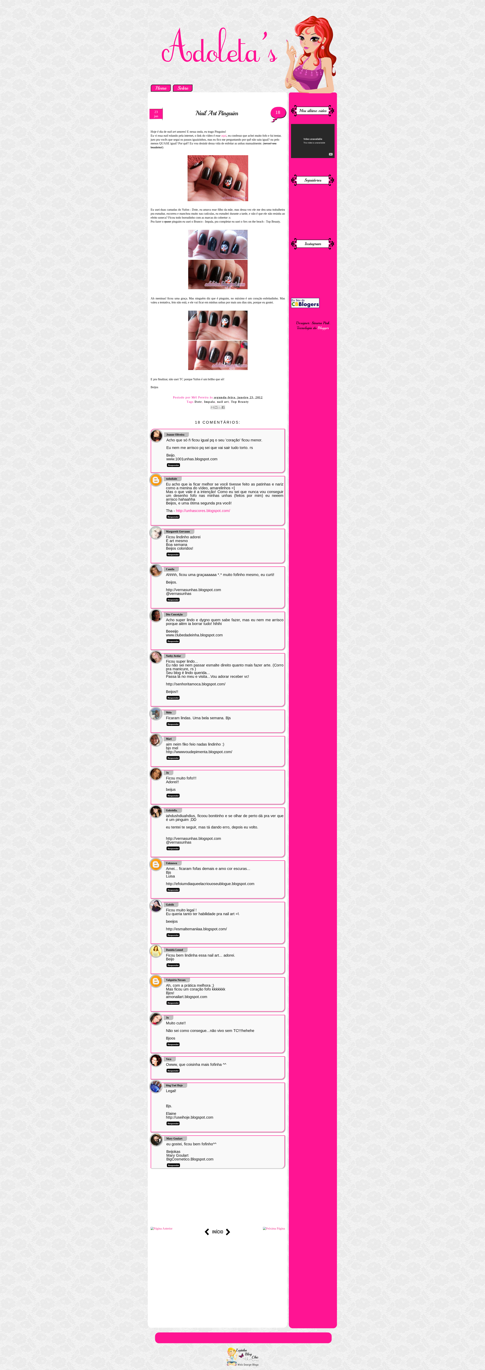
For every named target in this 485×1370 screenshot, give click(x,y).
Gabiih (170, 904)
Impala (209, 401)
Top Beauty (240, 401)
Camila (170, 569)
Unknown (171, 863)
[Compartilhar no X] (219, 407)
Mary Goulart (174, 1138)
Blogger (323, 328)
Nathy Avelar (173, 656)
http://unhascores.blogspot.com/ (203, 511)
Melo (169, 712)
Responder (173, 465)
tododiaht (171, 478)
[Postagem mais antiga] (274, 1228)
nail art (223, 401)
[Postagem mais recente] (161, 1228)
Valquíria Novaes (175, 980)
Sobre (183, 88)
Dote (198, 401)
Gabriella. (172, 810)
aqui (223, 135)
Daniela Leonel (174, 949)
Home (160, 88)
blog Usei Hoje (174, 1085)
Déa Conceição (174, 614)
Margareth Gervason (178, 531)
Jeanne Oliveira (175, 434)
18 (277, 112)
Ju (167, 772)
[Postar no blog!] (216, 407)
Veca (168, 1059)
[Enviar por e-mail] (212, 407)
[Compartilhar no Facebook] (223, 407)
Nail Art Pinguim (217, 113)
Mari (169, 738)
